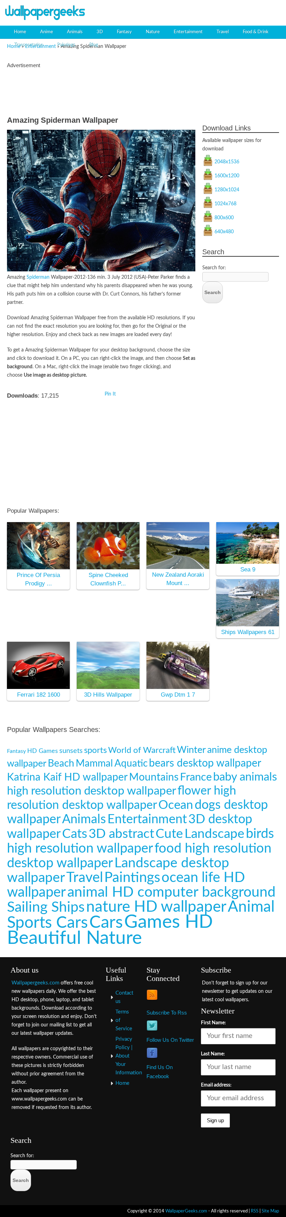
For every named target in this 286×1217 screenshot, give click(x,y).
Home (20, 32)
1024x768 (225, 203)
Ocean (175, 805)
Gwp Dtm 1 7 (178, 694)
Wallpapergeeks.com (35, 982)
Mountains (154, 777)
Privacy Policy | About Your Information (128, 1056)
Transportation (28, 44)
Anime (46, 32)
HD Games (42, 751)
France (196, 777)
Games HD (168, 922)
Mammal (94, 764)
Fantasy (124, 32)
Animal (251, 907)
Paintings (66, 44)
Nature (153, 32)
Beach (61, 763)
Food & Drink (256, 32)
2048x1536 (226, 161)
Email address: (216, 1085)
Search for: (214, 267)
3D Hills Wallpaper (108, 694)
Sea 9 (247, 569)
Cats (74, 833)
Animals (75, 32)
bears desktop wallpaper (205, 763)
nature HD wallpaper (156, 907)
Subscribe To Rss (166, 1013)
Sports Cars (47, 923)
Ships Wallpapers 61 (247, 632)
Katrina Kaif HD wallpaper (67, 777)
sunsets (71, 750)
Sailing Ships (46, 907)
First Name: (213, 1022)
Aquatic (131, 764)
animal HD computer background (171, 892)
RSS (254, 1211)
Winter (191, 750)
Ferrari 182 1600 (38, 694)
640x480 (224, 231)
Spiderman (38, 277)
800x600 (224, 217)
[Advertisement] (201, 12)
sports (95, 750)
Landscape (214, 833)
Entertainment (188, 32)
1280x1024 (226, 189)
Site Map (270, 1211)
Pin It (110, 394)
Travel (223, 32)
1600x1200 (226, 175)
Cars (106, 922)
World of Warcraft (141, 750)
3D (100, 32)
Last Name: (213, 1054)
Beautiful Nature (74, 938)
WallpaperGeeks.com (186, 1211)
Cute (169, 833)
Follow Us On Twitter (170, 1040)
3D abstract (121, 833)
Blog (93, 44)
